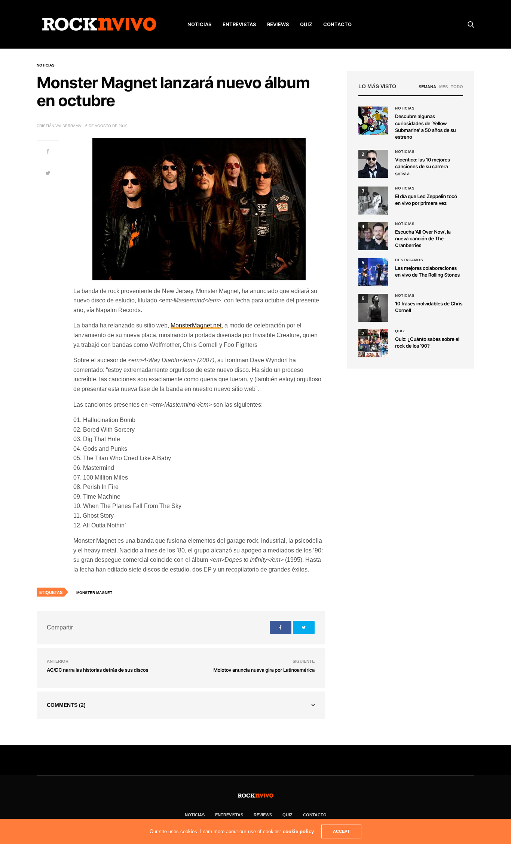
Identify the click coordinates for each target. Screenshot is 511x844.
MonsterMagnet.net (196, 325)
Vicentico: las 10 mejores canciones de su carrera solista (422, 166)
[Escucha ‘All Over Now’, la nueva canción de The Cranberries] (373, 236)
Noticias (46, 65)
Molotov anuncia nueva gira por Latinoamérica (264, 670)
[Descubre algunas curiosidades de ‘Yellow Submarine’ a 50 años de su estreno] (373, 121)
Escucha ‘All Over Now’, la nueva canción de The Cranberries (423, 239)
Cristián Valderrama (59, 126)
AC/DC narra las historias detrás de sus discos (97, 670)
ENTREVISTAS (239, 24)
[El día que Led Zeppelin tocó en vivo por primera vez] (373, 201)
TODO (457, 86)
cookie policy (298, 831)
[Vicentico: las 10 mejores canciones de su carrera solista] (373, 164)
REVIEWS (278, 24)
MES (443, 86)
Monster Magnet (94, 593)
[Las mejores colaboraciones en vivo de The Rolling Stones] (373, 272)
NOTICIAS (199, 24)
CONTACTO (337, 24)
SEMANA (427, 86)
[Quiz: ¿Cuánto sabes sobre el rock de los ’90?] (373, 343)
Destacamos (409, 260)
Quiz (306, 24)
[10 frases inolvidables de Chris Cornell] (373, 308)
